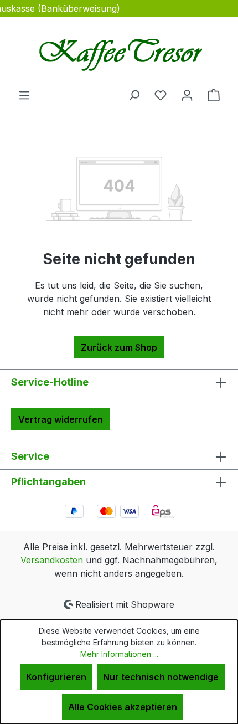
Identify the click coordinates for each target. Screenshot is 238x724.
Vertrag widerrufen (60, 419)
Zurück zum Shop (119, 347)
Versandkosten (51, 560)
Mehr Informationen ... (119, 654)
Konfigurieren (56, 676)
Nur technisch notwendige (161, 676)
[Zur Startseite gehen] (119, 52)
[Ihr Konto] (187, 95)
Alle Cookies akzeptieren (122, 706)
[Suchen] (134, 95)
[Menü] (24, 95)
